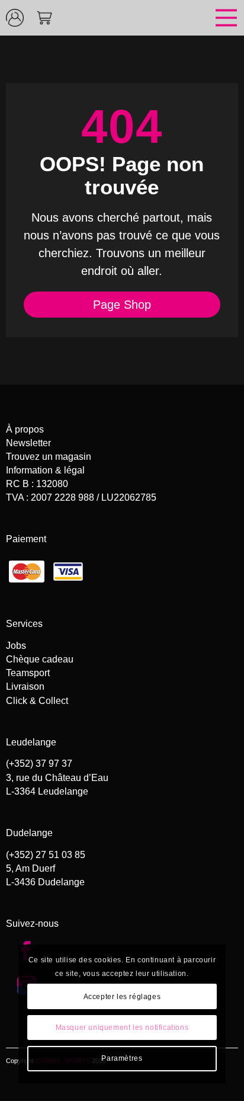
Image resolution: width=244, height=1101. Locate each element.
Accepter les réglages (122, 997)
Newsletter (28, 443)
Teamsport (28, 673)
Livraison (25, 686)
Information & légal (45, 470)
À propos (25, 429)
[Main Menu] (151, 18)
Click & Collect (37, 701)
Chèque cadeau (39, 659)
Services (24, 624)
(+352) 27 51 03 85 (45, 855)
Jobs (16, 646)
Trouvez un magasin (48, 457)
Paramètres (121, 1058)
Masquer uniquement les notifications (122, 1027)
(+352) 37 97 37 (39, 763)
